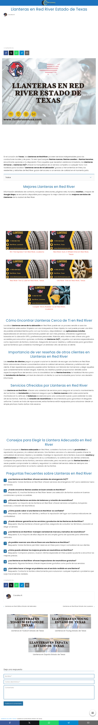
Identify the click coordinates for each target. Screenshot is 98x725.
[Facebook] (6, 53)
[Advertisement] (49, 31)
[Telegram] (21, 53)
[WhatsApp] (16, 53)
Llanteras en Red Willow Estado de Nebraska (20, 606)
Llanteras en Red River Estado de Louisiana (78, 606)
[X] (11, 53)
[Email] (27, 53)
